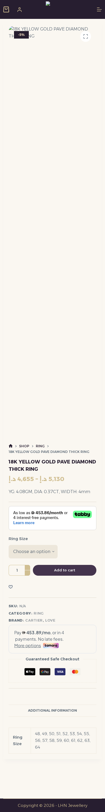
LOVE (50, 620)
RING (39, 613)
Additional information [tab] (52, 710)
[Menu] (99, 9)
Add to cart (64, 570)
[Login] (19, 9)
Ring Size (18, 538)
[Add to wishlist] (11, 587)
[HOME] (11, 446)
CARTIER (34, 620)
